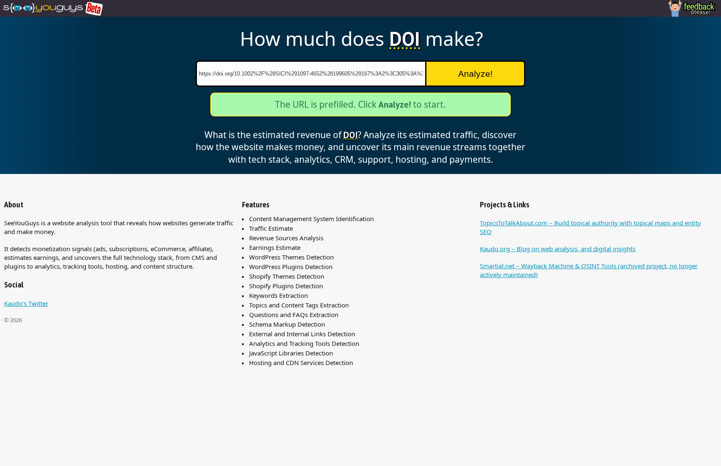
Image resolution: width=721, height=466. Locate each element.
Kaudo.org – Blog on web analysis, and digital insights (557, 248)
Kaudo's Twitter (26, 303)
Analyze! (475, 73)
